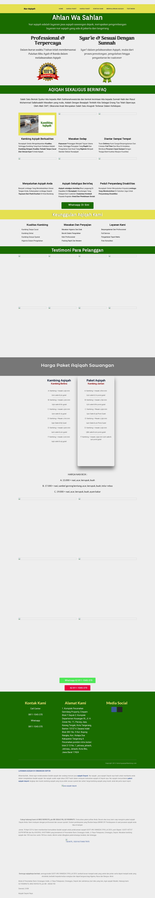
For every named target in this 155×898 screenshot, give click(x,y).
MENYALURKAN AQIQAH (115, 8)
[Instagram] (119, 709)
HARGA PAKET (71, 8)
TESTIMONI (131, 8)
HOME (61, 8)
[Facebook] (114, 709)
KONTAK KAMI (98, 8)
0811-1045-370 (35, 714)
